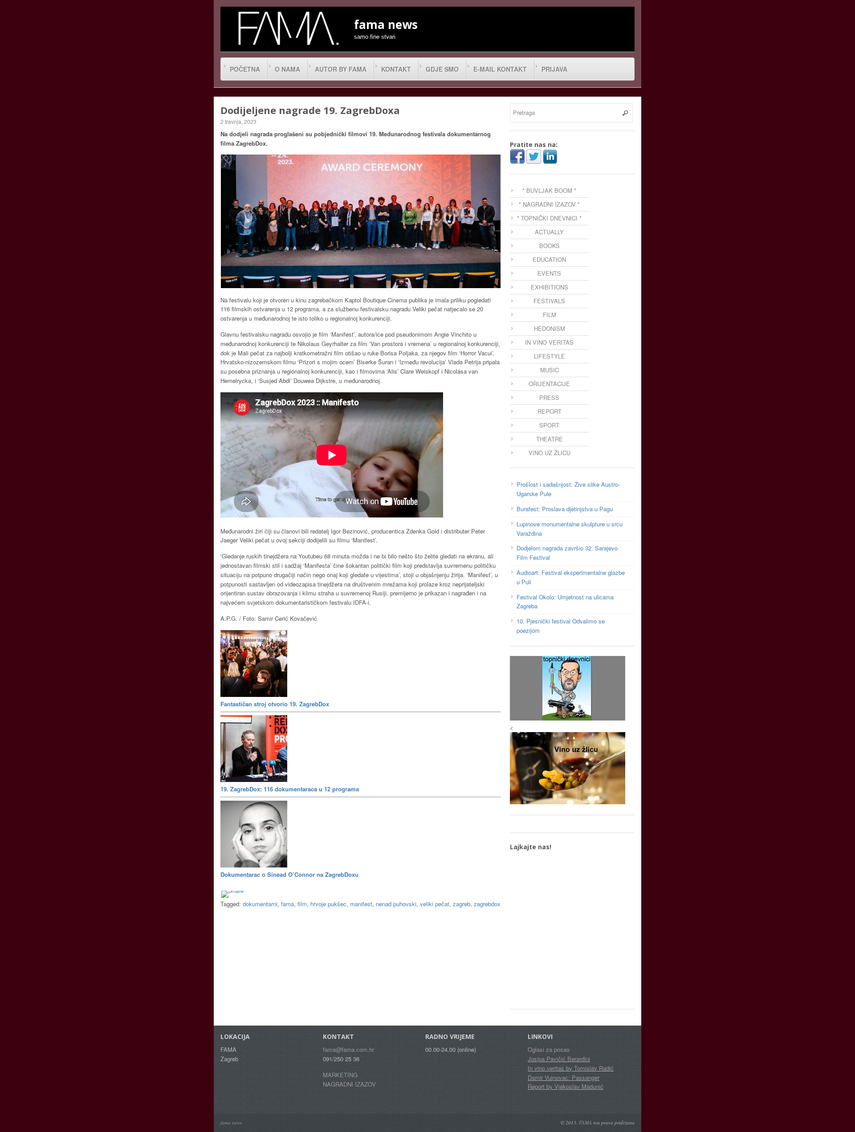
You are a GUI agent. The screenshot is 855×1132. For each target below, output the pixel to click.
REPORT (549, 411)
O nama (287, 69)
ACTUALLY (549, 232)
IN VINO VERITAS (549, 342)
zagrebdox (487, 904)
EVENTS (549, 273)
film (302, 904)
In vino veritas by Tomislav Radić (571, 1068)
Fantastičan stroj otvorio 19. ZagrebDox (274, 704)
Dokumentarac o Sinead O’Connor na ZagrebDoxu (289, 874)
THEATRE (549, 439)
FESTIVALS (549, 301)
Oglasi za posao (549, 1049)
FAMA (585, 1122)
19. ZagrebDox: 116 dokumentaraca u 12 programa (289, 789)
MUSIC (549, 370)
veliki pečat (434, 904)
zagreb (461, 904)
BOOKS (549, 245)
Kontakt (396, 69)
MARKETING (340, 1075)
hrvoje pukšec (328, 904)
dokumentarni (260, 904)
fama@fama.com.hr (348, 1049)
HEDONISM (549, 328)
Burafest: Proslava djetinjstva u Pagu (565, 509)
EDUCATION (549, 259)
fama (287, 904)
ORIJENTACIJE (549, 383)
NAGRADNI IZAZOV (349, 1084)
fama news (231, 1122)
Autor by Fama (340, 69)
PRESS (549, 397)
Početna (245, 69)
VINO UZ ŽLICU (549, 452)
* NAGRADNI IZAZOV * (549, 204)
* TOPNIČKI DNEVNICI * (549, 218)
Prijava (554, 69)
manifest (361, 904)
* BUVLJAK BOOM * (549, 190)
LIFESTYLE (549, 356)
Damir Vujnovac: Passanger (563, 1077)
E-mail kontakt (500, 69)
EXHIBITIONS (549, 287)
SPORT (549, 425)
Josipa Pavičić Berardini (559, 1059)
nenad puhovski (396, 904)
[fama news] (287, 28)
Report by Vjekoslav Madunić (565, 1086)
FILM (549, 314)
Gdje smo (442, 69)
